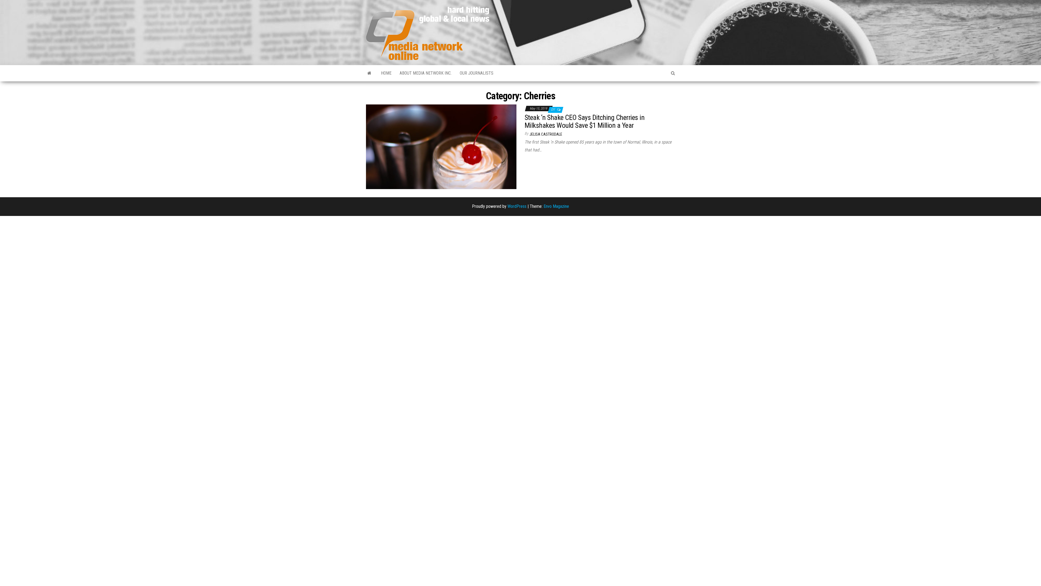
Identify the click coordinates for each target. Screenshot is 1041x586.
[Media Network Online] (369, 73)
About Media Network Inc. (426, 73)
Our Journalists (476, 73)
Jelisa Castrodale (545, 134)
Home (386, 73)
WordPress (516, 206)
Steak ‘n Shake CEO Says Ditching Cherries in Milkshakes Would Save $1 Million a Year (584, 121)
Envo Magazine (556, 206)
